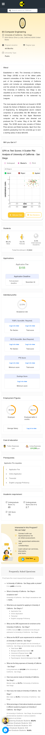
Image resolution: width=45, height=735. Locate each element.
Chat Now (29, 559)
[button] (3, 4)
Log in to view (14, 326)
